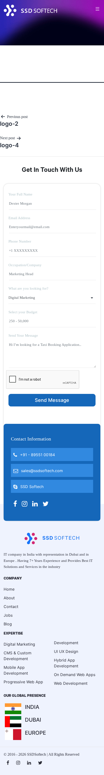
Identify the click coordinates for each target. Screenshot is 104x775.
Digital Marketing (19, 644)
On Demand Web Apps (74, 674)
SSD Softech (31, 486)
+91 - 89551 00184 (37, 454)
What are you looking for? (28, 288)
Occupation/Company (25, 265)
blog (8, 623)
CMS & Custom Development (17, 655)
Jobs (8, 615)
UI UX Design (66, 651)
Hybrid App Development (66, 663)
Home (9, 589)
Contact (11, 606)
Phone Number (19, 241)
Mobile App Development (16, 670)
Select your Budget (22, 312)
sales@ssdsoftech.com (41, 470)
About (9, 597)
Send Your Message (23, 335)
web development (71, 683)
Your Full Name (20, 194)
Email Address (19, 218)
